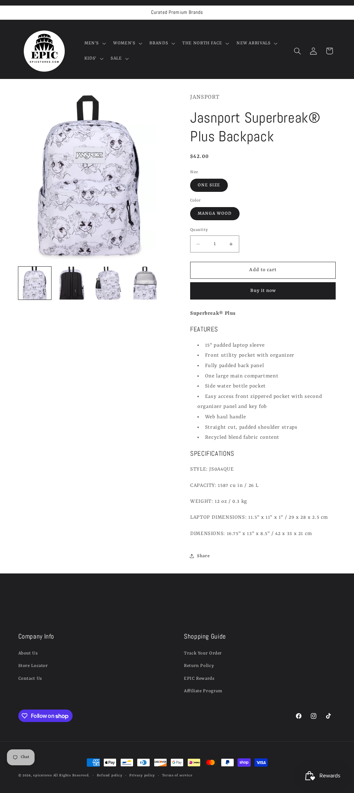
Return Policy (199, 665)
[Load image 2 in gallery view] (71, 283)
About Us (28, 653)
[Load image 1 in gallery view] (35, 283)
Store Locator (33, 665)
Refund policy (109, 775)
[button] (94, 43)
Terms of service (177, 775)
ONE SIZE (209, 185)
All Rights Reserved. (71, 775)
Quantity (199, 230)
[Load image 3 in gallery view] (108, 283)
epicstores (42, 775)
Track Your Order (203, 653)
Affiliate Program (203, 691)
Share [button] (203, 556)
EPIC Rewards (199, 678)
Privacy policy (142, 775)
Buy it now (263, 290)
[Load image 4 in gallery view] (144, 283)
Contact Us (30, 678)
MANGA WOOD (215, 213)
